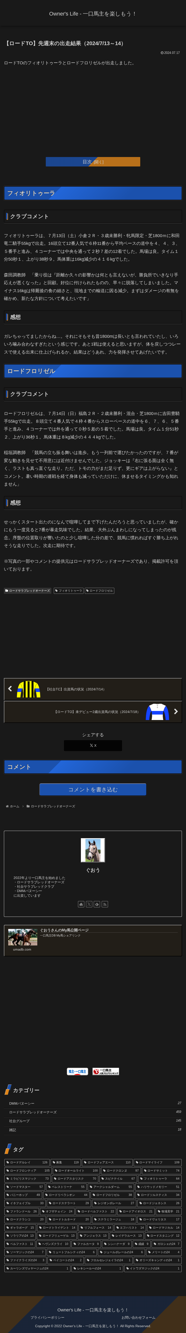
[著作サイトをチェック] (81, 904)
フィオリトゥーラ (70, 590)
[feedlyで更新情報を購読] (97, 904)
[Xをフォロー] (89, 904)
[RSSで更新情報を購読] (105, 904)
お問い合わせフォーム (138, 1317)
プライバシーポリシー (47, 1317)
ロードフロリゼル (101, 590)
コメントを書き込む (93, 790)
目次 (87, 161)
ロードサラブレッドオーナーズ (29, 590)
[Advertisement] (93, 109)
